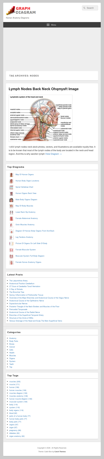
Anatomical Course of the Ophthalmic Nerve (26, 300)
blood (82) (13, 413)
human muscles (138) (17, 390)
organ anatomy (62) (17, 436)
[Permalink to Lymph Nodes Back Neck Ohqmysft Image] (40, 143)
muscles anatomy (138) (18, 396)
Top (10, 367)
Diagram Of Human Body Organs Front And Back (35, 230)
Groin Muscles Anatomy (25, 224)
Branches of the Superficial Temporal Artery (26, 315)
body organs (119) (16, 410)
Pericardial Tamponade (18, 309)
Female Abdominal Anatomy (27, 218)
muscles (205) (14, 381)
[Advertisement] (52, 48)
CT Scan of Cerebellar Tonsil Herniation (24, 286)
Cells (11, 349)
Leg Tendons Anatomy (24, 237)
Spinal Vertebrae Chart (24, 187)
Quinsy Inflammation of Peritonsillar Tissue (26, 295)
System (12, 361)
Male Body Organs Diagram (26, 199)
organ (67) (13, 427)
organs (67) (13, 424)
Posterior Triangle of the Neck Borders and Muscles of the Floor (34, 306)
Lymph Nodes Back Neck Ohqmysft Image (44, 88)
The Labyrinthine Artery (18, 280)
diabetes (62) (14, 433)
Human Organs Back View (26, 193)
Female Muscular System (26, 249)
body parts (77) (15, 421)
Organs (12, 358)
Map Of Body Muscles (24, 205)
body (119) (13, 404)
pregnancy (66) (15, 430)
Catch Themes (60, 451)
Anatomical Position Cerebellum (21, 283)
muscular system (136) (18, 401)
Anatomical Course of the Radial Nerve (24, 312)
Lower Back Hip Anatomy (25, 212)
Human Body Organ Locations (27, 180)
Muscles (12, 355)
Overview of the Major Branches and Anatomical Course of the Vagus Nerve (39, 297)
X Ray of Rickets (16, 289)
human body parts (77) (18, 418)
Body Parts (13, 341)
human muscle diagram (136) (20, 398)
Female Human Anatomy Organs (28, 262)
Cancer (12, 346)
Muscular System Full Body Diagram (30, 255)
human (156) (14, 387)
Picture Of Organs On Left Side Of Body (31, 243)
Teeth (11, 364)
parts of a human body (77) (19, 416)
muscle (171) (14, 384)
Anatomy (12, 338)
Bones (11, 344)
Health (11, 352)
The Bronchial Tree (16, 292)
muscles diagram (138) (18, 393)
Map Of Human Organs (25, 174)
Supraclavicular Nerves (18, 303)
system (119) (14, 407)
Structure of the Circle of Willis (21, 318)
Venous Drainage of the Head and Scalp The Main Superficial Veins (35, 320)
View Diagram (53, 153)
